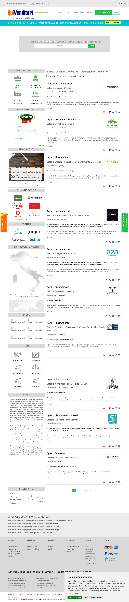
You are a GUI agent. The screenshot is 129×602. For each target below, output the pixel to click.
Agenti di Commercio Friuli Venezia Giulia (48, 578)
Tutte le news (40, 186)
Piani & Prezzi (78, 12)
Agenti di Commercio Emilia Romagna (19, 588)
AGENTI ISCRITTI (35, 87)
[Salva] (104, 112)
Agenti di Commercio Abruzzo (16, 578)
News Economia (90, 561)
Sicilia (57, 97)
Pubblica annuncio (103, 12)
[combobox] (61, 46)
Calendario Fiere (90, 554)
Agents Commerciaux (48, 599)
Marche (63, 171)
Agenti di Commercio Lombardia (46, 585)
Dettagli (49, 108)
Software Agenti (90, 556)
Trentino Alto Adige (79, 226)
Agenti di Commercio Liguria (45, 583)
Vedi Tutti (41, 145)
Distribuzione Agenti (14, 551)
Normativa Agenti (90, 558)
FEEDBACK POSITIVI (35, 103)
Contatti (49, 549)
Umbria (87, 226)
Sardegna (60, 226)
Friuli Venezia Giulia (88, 224)
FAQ (86, 546)
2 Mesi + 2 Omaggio (5, 223)
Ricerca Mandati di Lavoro (36, 571)
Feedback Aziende (123, 223)
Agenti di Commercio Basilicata (17, 580)
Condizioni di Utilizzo (72, 546)
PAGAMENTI (109, 540)
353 (46, 12)
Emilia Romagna (53, 133)
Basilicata (57, 171)
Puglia (72, 171)
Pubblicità (11, 556)
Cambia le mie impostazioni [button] (92, 597)
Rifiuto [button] (78, 597)
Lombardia (52, 97)
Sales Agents (13, 599)
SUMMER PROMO (2, 223)
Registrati (17, 554)
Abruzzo (51, 171)
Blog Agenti (89, 551)
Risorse (89, 12)
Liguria (100, 224)
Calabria (63, 224)
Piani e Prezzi (12, 549)
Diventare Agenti (90, 563)
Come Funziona (65, 12)
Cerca (92, 46)
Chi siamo (50, 546)
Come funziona (13, 546)
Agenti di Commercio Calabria (16, 583)
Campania (69, 224)
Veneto (67, 97)
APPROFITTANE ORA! (112, 22)
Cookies (68, 551)
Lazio (96, 224)
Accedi (10, 554)
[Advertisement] (83, 198)
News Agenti (89, 549)
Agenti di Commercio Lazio (44, 580)
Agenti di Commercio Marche (45, 588)
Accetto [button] (71, 597)
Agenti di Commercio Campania (17, 585)
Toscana (61, 97)
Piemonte (50, 226)
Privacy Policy (70, 549)
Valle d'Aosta (94, 226)
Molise (68, 171)
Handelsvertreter (30, 599)
